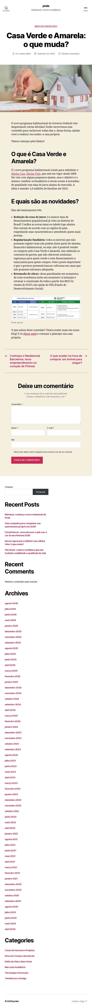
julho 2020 (10, 912)
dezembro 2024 (13, 687)
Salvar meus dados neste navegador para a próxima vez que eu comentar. (43, 452)
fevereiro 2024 (12, 721)
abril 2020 (10, 929)
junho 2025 (10, 659)
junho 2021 (10, 850)
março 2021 (11, 867)
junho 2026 (10, 614)
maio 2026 (10, 620)
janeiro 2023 (11, 794)
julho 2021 (10, 845)
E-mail (50, 428)
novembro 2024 (13, 693)
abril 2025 (10, 665)
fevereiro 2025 (12, 676)
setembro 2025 (13, 642)
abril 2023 (10, 777)
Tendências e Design (15, 978)
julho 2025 (10, 654)
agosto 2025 (11, 648)
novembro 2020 (13, 890)
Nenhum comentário (71, 53)
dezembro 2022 (13, 800)
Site (12, 440)
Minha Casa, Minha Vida (25, 173)
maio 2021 (10, 856)
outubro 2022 (12, 811)
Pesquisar (9, 487)
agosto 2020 (11, 906)
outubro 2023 (12, 744)
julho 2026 (10, 609)
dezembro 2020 (13, 884)
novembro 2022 (13, 805)
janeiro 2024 (11, 727)
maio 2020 (10, 923)
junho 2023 (10, 766)
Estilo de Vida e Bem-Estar (18, 961)
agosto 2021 (11, 839)
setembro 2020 (13, 901)
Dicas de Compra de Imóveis (19, 956)
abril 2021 (10, 861)
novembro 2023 (13, 738)
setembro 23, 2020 (46, 53)
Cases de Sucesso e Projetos (20, 950)
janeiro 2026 (11, 626)
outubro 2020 (12, 895)
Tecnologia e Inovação (16, 973)
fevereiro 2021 (12, 873)
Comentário (17, 404)
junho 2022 (10, 817)
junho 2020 (11, 918)
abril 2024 (10, 710)
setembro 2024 (13, 704)
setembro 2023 (13, 749)
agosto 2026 (11, 603)
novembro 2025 (13, 637)
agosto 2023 (11, 755)
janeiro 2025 (11, 682)
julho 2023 (10, 760)
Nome (14, 428)
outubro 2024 (12, 699)
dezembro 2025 (13, 631)
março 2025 (11, 670)
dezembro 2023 (13, 732)
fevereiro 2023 (12, 788)
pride (46, 6)
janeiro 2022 (11, 833)
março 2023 (11, 783)
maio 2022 (10, 822)
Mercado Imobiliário (46, 26)
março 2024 (11, 715)
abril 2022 (10, 828)
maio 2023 (10, 772)
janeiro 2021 (11, 878)
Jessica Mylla (25, 53)
